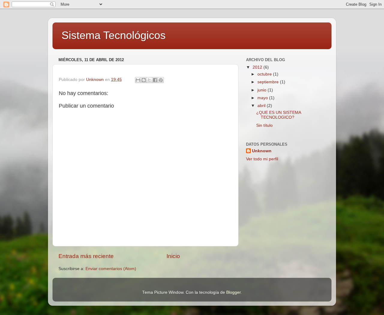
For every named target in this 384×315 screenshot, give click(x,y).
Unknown (262, 151)
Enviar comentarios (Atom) (111, 268)
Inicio (173, 256)
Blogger (233, 292)
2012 (258, 67)
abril (262, 105)
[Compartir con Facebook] (155, 80)
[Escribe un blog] (144, 80)
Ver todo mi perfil (262, 159)
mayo (263, 98)
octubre (265, 74)
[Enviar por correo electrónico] (138, 80)
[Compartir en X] (149, 80)
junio (262, 90)
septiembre (268, 82)
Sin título (264, 125)
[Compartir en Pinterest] (161, 80)
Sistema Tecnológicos (114, 35)
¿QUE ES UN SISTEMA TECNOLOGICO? (278, 115)
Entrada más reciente (86, 256)
